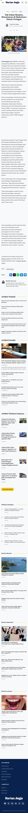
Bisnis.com (4, 790)
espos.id (3, 787)
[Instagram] (12, 803)
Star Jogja (4, 793)
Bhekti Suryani (11, 281)
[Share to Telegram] (25, 274)
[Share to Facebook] (10, 274)
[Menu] (2, 2)
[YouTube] (15, 803)
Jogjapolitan (14, 11)
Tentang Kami (5, 766)
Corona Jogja (10, 269)
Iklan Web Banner (6, 776)
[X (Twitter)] (8, 803)
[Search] (22, 2)
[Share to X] (14, 274)
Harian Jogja (5, 258)
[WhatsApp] (23, 803)
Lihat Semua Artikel (7, 489)
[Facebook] (5, 803)
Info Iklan (4, 779)
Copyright (4, 771)
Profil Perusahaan (6, 774)
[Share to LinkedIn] (21, 274)
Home (7, 11)
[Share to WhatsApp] (18, 274)
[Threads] (19, 803)
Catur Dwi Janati (14, 24)
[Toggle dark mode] (26, 2)
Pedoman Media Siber (7, 768)
